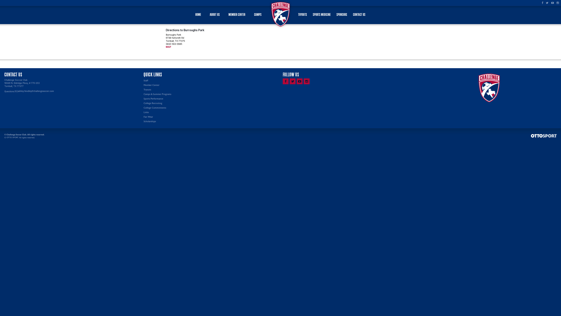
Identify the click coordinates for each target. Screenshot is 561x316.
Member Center (236, 15)
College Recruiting (153, 103)
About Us (215, 15)
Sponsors (341, 15)
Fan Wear (148, 117)
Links (146, 112)
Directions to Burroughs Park (185, 30)
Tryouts (302, 15)
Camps (258, 15)
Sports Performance (153, 99)
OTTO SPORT (12, 137)
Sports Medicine (322, 15)
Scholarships (150, 121)
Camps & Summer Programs (157, 94)
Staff (146, 80)
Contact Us (359, 15)
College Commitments (155, 108)
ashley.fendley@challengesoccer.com (36, 91)
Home (198, 15)
